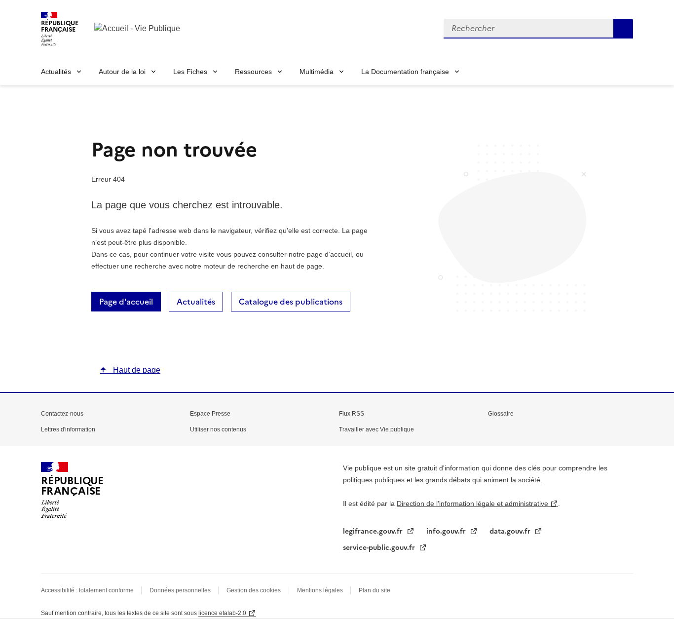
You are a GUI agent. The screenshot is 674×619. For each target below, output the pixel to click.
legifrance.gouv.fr (374, 531)
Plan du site (374, 590)
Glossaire (501, 413)
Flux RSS (351, 413)
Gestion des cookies (253, 590)
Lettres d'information (68, 429)
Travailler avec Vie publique (376, 429)
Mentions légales (320, 590)
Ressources (253, 72)
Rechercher (623, 29)
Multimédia (317, 72)
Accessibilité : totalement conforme (88, 590)
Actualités (56, 72)
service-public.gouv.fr (380, 547)
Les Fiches (190, 72)
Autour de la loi (122, 72)
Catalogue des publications (290, 302)
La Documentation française (405, 72)
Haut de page (135, 370)
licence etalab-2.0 (222, 613)
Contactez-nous (62, 413)
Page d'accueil (126, 302)
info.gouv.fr (447, 531)
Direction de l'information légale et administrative (472, 503)
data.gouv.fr (510, 531)
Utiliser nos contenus (218, 429)
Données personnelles (181, 590)
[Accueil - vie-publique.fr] (138, 29)
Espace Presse (210, 413)
